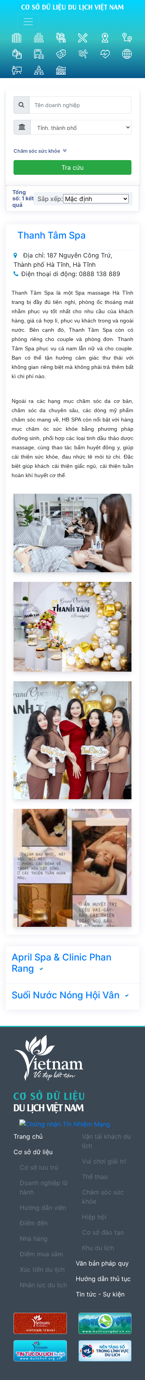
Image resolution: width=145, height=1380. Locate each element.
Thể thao (95, 1176)
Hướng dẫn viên (43, 1207)
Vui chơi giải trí (104, 1161)
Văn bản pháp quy (102, 1263)
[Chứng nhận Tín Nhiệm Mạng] (75, 1124)
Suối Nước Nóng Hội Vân (65, 995)
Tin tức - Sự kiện (100, 1294)
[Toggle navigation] (28, 21)
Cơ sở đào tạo (103, 1232)
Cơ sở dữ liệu (33, 1152)
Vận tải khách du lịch (106, 1141)
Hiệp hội (94, 1217)
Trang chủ (28, 1136)
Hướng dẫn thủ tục (103, 1279)
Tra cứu (72, 167)
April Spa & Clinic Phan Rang (61, 963)
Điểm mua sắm (41, 1254)
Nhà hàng (34, 1238)
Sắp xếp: (50, 199)
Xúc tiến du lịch (42, 1269)
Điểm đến (34, 1223)
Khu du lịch (98, 1248)
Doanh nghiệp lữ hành (44, 1187)
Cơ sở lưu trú (39, 1167)
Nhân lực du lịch (43, 1285)
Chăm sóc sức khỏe (38, 151)
